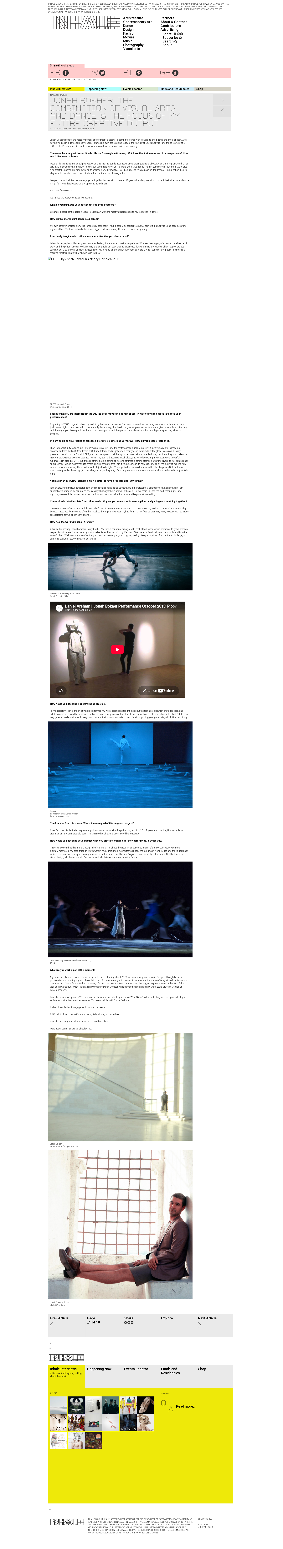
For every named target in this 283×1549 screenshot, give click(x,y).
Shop (199, 88)
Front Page (89, 129)
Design (128, 29)
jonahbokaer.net (84, 1028)
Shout (167, 45)
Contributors (171, 26)
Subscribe (170, 38)
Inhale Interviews (60, 88)
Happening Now (96, 88)
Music (127, 41)
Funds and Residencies (174, 88)
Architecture (133, 18)
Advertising (169, 29)
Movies (128, 37)
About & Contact (174, 22)
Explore (167, 1318)
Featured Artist (76, 129)
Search (168, 41)
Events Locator (132, 88)
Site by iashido (205, 1519)
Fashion (129, 33)
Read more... (185, 1406)
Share (167, 34)
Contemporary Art (137, 22)
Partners (167, 18)
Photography (133, 45)
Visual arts (131, 49)
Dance (128, 26)
